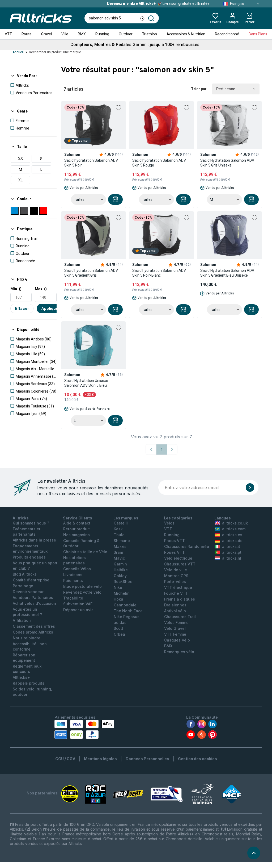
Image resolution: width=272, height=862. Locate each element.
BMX (82, 34)
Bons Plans (258, 34)
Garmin (120, 564)
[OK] (250, 487)
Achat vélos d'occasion (34, 603)
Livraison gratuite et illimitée (158, 3)
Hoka (118, 599)
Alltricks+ (21, 677)
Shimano (122, 540)
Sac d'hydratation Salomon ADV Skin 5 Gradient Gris (91, 272)
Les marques (125, 518)
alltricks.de (232, 540)
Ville (64, 34)
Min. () (16, 289)
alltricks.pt (231, 552)
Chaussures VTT (180, 564)
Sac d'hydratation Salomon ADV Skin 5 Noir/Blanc (159, 272)
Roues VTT (174, 552)
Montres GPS (176, 575)
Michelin (122, 593)
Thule (119, 534)
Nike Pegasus (126, 616)
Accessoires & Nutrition (186, 34)
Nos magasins (76, 534)
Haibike (121, 570)
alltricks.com (233, 529)
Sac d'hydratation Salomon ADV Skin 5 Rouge (159, 162)
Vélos (169, 523)
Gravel (46, 34)
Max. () (41, 289)
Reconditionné (227, 34)
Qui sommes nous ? (31, 523)
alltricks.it (231, 546)
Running (102, 34)
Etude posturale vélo (82, 586)
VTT (8, 34)
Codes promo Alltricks (33, 632)
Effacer (22, 308)
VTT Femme (175, 634)
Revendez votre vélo (82, 592)
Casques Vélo (177, 640)
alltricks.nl (231, 558)
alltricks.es (232, 534)
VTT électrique (178, 587)
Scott (118, 628)
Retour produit (76, 529)
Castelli (121, 523)
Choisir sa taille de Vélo (85, 551)
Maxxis (120, 546)
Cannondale (125, 605)
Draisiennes (175, 605)
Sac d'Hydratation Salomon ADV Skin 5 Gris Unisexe (227, 162)
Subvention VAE (77, 604)
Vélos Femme (176, 622)
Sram (118, 552)
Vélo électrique (178, 558)
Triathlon (149, 34)
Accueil (18, 52)
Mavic (119, 558)
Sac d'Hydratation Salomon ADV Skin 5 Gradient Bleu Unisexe (227, 272)
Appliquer (50, 308)
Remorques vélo (179, 651)
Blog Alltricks (25, 574)
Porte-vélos (175, 581)
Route (27, 34)
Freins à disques (179, 599)
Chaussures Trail (180, 616)
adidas (120, 622)
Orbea (119, 634)
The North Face (128, 611)
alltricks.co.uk (235, 523)
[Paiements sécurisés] (84, 729)
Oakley (120, 575)
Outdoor (126, 34)
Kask (118, 529)
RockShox (123, 581)
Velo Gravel (175, 628)
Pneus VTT (174, 540)
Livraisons (72, 574)
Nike (118, 587)
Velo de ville (175, 570)
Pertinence (225, 89)
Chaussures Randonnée (186, 546)
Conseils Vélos (77, 569)
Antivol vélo (175, 611)
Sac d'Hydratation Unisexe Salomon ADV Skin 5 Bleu (86, 383)
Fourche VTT (176, 593)
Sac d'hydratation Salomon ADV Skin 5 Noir (91, 162)
